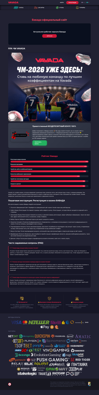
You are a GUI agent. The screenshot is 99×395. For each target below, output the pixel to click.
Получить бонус (38, 143)
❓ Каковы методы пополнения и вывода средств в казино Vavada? (30, 262)
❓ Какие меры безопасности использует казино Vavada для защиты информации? (35, 277)
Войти (62, 2)
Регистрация (72, 2)
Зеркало (49, 36)
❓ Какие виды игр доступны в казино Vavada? (24, 248)
